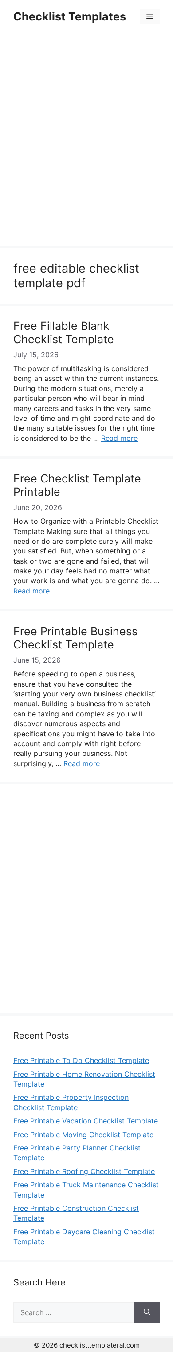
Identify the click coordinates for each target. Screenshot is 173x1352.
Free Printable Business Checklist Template (75, 638)
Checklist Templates (69, 16)
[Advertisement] (86, 140)
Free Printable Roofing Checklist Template (84, 1171)
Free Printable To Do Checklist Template (81, 1060)
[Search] (147, 1312)
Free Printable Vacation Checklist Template (85, 1120)
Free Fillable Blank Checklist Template (63, 332)
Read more (119, 438)
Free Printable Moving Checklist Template (83, 1134)
